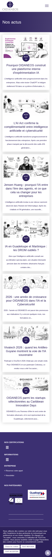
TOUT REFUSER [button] (28, 547)
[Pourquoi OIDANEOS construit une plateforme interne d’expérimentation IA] (26, 62)
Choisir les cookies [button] (11, 547)
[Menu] (47, 6)
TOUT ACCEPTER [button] (11, 551)
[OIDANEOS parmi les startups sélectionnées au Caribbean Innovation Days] (26, 399)
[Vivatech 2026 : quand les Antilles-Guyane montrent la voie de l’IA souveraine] (26, 348)
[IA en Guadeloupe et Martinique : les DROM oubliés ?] (26, 243)
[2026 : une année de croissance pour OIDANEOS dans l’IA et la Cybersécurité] (26, 298)
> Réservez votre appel (13, 471)
